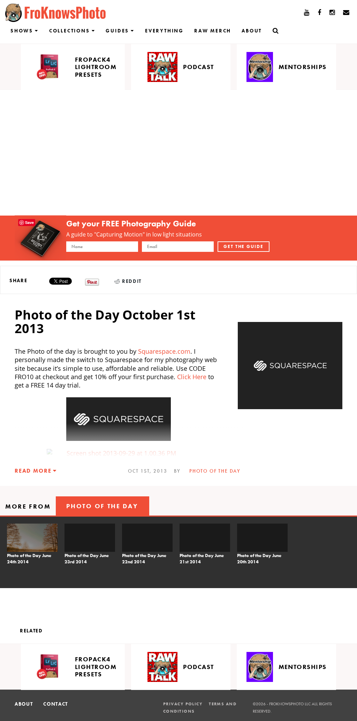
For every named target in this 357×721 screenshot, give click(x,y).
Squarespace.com (163, 351)
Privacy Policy (183, 704)
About (252, 31)
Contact (55, 704)
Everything (164, 31)
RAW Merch (212, 31)
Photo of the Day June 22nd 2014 (144, 559)
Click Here (192, 377)
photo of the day (215, 471)
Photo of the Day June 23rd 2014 (86, 559)
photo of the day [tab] (102, 506)
